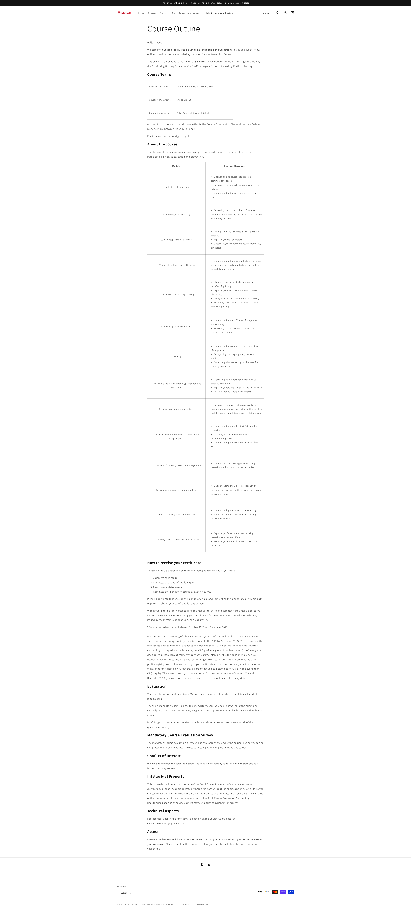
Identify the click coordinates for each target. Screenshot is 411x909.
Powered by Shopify (153, 904)
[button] (187, 12)
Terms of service (201, 904)
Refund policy (170, 904)
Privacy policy (186, 904)
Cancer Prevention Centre (134, 904)
